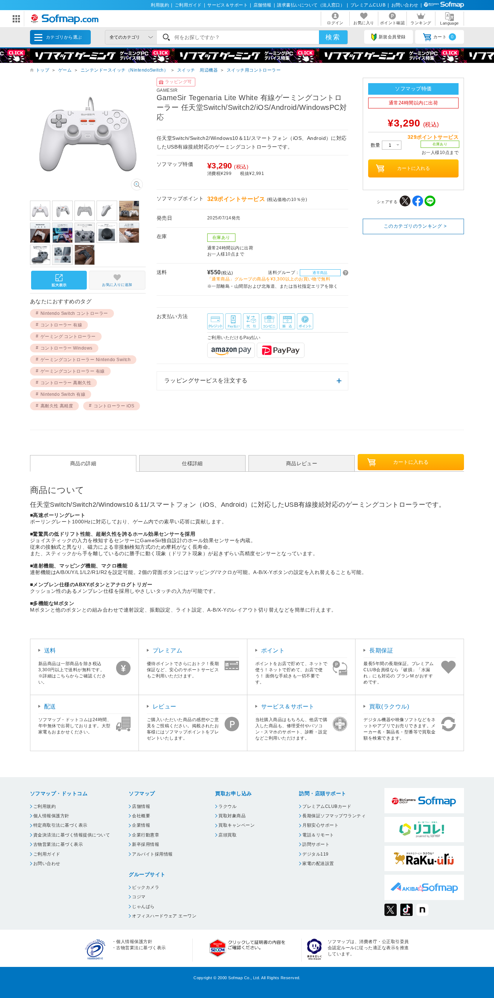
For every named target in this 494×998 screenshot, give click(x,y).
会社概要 (141, 815)
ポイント (273, 650)
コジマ (138, 896)
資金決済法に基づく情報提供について (71, 835)
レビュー (164, 706)
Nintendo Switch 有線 (63, 394)
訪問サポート (315, 844)
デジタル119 (315, 854)
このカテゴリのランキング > (415, 226)
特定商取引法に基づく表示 (60, 825)
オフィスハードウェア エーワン (164, 915)
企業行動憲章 (145, 835)
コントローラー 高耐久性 (66, 382)
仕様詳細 (192, 463)
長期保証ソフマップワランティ (334, 815)
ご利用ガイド (188, 5)
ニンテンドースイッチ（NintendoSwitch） (124, 70)
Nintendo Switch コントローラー (74, 313)
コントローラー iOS (114, 405)
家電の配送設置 (318, 863)
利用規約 (160, 5)
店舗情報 (263, 5)
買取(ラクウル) (389, 706)
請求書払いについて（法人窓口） (311, 5)
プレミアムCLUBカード (326, 806)
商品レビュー (302, 463)
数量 (376, 145)
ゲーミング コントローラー (68, 336)
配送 (50, 706)
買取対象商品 (232, 815)
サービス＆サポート (227, 5)
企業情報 (141, 825)
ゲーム (65, 70)
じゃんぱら (143, 906)
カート (443, 36)
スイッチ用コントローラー (254, 70)
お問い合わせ (404, 5)
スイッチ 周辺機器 (197, 70)
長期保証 (381, 650)
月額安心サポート (320, 825)
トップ (42, 70)
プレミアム (167, 650)
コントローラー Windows (67, 348)
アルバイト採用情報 (152, 854)
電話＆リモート (318, 835)
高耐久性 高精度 (57, 405)
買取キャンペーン (236, 825)
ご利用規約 (44, 806)
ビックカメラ (145, 887)
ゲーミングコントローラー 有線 (73, 371)
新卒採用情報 (145, 844)
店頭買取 (227, 835)
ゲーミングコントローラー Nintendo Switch (86, 359)
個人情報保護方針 (51, 815)
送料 (50, 650)
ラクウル (227, 806)
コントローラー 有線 (61, 324)
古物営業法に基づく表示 (58, 844)
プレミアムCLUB (368, 5)
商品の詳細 (83, 463)
